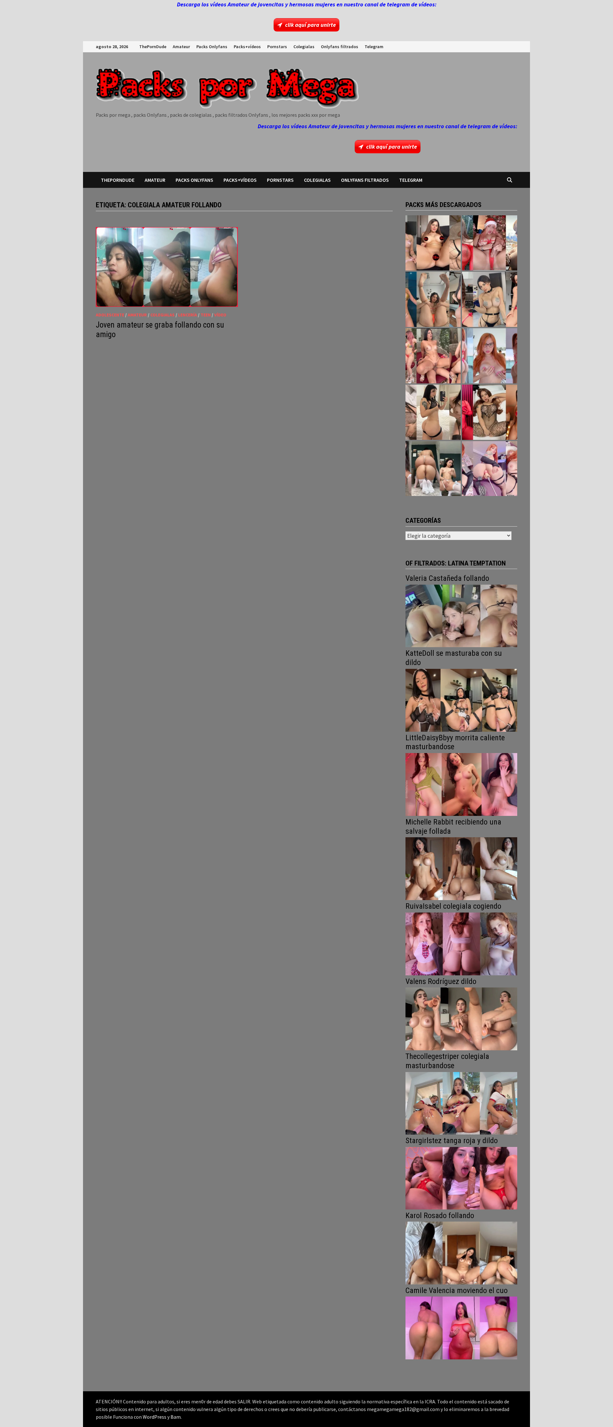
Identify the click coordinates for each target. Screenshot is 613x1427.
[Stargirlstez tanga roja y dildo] (461, 1177)
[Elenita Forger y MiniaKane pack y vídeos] (433, 468)
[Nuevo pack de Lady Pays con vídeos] (489, 412)
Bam (175, 1417)
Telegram (374, 46)
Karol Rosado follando (439, 1215)
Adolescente (110, 315)
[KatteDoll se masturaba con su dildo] (461, 699)
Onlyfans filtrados (339, 46)
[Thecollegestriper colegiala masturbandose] (461, 1102)
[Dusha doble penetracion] (489, 468)
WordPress (154, 1417)
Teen (206, 315)
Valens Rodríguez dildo (440, 981)
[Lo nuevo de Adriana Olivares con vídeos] (433, 299)
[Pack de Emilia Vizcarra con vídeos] (489, 355)
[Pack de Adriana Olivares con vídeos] (489, 299)
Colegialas (303, 46)
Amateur (181, 46)
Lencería (187, 315)
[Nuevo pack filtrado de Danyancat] (489, 242)
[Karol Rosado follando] (461, 1252)
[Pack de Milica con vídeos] (433, 412)
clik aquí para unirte (310, 24)
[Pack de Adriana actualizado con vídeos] (433, 242)
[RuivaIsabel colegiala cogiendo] (461, 943)
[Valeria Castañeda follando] (461, 615)
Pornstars (277, 46)
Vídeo (220, 315)
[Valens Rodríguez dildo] (461, 1018)
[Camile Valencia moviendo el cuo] (461, 1327)
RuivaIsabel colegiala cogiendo (453, 906)
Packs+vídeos (247, 46)
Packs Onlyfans (211, 46)
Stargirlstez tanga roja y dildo (451, 1140)
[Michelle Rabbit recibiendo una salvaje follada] (461, 868)
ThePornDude (152, 46)
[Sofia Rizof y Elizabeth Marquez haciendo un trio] (433, 355)
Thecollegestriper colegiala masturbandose (447, 1061)
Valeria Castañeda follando (447, 578)
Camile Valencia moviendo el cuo (456, 1290)
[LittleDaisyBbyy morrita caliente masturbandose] (461, 783)
